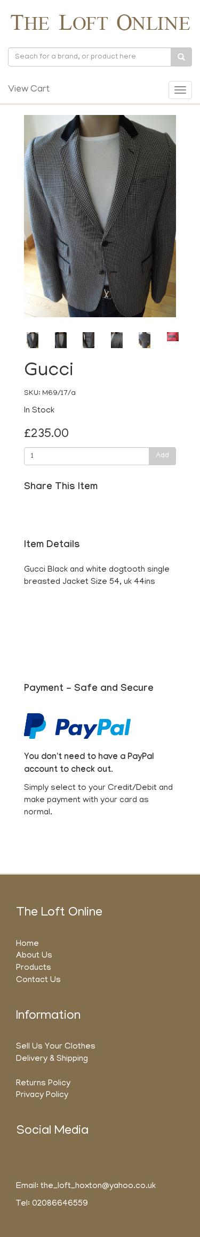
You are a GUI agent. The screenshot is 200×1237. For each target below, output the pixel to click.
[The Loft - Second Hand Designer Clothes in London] (100, 22)
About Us (34, 956)
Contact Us (38, 980)
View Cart (29, 90)
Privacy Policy (42, 1095)
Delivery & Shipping (52, 1059)
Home (27, 944)
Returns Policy (43, 1083)
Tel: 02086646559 (52, 1204)
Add (162, 456)
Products (33, 968)
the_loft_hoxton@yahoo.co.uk (98, 1186)
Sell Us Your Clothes (55, 1047)
